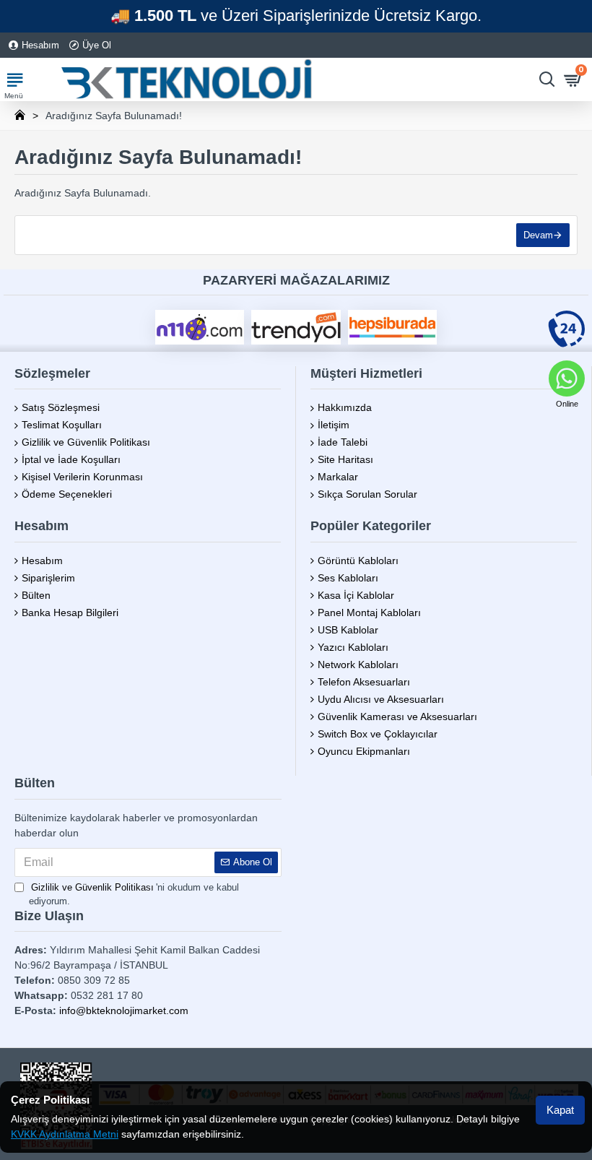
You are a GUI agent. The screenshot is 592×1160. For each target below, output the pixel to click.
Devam (538, 235)
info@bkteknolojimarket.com (123, 1010)
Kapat (560, 1110)
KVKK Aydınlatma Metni (64, 1134)
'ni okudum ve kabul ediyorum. (134, 894)
